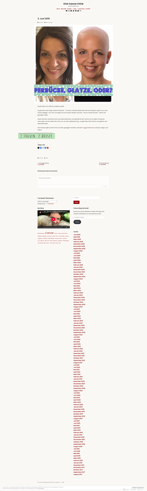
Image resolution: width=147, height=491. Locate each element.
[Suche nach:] (87, 198)
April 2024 (77, 288)
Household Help (50, 238)
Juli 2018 (76, 449)
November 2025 (79, 246)
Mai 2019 (77, 426)
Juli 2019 (77, 421)
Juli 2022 (77, 337)
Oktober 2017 (78, 470)
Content (69, 9)
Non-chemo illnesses (52, 240)
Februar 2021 (78, 377)
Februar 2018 (78, 460)
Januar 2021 (78, 379)
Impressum (81, 9)
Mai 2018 (77, 453)
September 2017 (79, 472)
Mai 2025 (77, 258)
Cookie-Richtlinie (40, 488)
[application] (54, 219)
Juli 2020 (77, 393)
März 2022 (77, 346)
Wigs (54, 243)
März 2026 (77, 239)
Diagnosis (44, 236)
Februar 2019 (78, 433)
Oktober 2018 (78, 442)
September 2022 (79, 332)
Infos (75, 9)
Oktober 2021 (78, 358)
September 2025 (79, 249)
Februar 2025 (78, 265)
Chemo (56, 233)
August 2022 (78, 335)
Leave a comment (49, 22)
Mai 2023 (77, 314)
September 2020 (79, 388)
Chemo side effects (63, 233)
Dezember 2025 (79, 244)
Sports (47, 243)
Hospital (45, 238)
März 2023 (77, 318)
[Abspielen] (39, 227)
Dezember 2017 (79, 465)
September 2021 (79, 360)
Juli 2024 (77, 281)
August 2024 (78, 279)
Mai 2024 (77, 286)
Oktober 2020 (78, 386)
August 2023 (78, 307)
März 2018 (77, 458)
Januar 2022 (78, 351)
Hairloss (67, 236)
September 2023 (79, 304)
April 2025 (77, 260)
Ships (44, 243)
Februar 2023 (78, 321)
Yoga (59, 243)
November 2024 (79, 272)
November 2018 (79, 440)
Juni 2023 (77, 311)
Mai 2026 (77, 237)
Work (57, 243)
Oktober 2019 (78, 414)
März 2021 (77, 374)
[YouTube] (66, 11)
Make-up (42, 240)
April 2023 (77, 316)
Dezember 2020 (79, 381)
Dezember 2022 (79, 325)
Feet (57, 236)
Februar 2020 (78, 405)
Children (40, 236)
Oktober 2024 (78, 274)
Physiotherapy (66, 240)
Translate (50, 204)
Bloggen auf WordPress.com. (50, 482)
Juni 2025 (77, 256)
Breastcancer (41, 233)
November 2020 (79, 384)
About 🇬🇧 (63, 9)
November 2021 (79, 356)
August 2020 (78, 391)
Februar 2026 (78, 242)
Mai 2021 (77, 370)
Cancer (46, 157)
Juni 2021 (77, 367)
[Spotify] (78, 11)
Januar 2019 (78, 435)
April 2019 (77, 428)
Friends (62, 236)
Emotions (49, 236)
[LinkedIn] (76, 11)
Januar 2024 (78, 295)
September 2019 (79, 416)
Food (59, 236)
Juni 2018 (77, 451)
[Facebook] (71, 11)
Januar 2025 (78, 267)
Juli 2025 (77, 253)
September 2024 (79, 277)
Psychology (40, 243)
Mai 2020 (77, 398)
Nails (46, 240)
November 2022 (79, 328)
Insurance (65, 238)
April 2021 (77, 372)
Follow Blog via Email (81, 208)
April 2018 (77, 456)
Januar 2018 (78, 463)
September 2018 (79, 444)
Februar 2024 (78, 293)
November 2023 (79, 300)
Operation (60, 240)
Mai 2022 (77, 342)
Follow (77, 222)
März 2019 (77, 430)
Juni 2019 (77, 423)
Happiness (40, 238)
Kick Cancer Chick (73, 3)
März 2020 (77, 402)
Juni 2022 (77, 339)
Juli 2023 (77, 309)
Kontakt (88, 9)
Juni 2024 (77, 284)
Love (39, 240)
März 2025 (77, 263)
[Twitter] (73, 11)
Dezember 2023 (79, 298)
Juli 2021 (76, 365)
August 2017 (78, 474)
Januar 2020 (78, 407)
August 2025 (78, 251)
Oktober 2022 (78, 330)
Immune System (58, 238)
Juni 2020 (77, 395)
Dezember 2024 (79, 270)
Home (58, 9)
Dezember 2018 (79, 437)
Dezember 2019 (79, 409)
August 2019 (78, 419)
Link (85, 128)
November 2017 (79, 467)
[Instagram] (69, 11)
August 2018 (78, 447)
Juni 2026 (77, 235)
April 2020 (77, 400)
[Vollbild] (68, 227)
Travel (51, 243)
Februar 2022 (78, 349)
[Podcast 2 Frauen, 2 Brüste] (80, 11)
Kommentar (105, 186)
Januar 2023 (78, 323)
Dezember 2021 (79, 353)
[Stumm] (66, 227)
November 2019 (79, 412)
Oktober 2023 (78, 302)
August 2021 (78, 363)
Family (53, 236)
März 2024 (77, 291)
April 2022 (77, 344)
